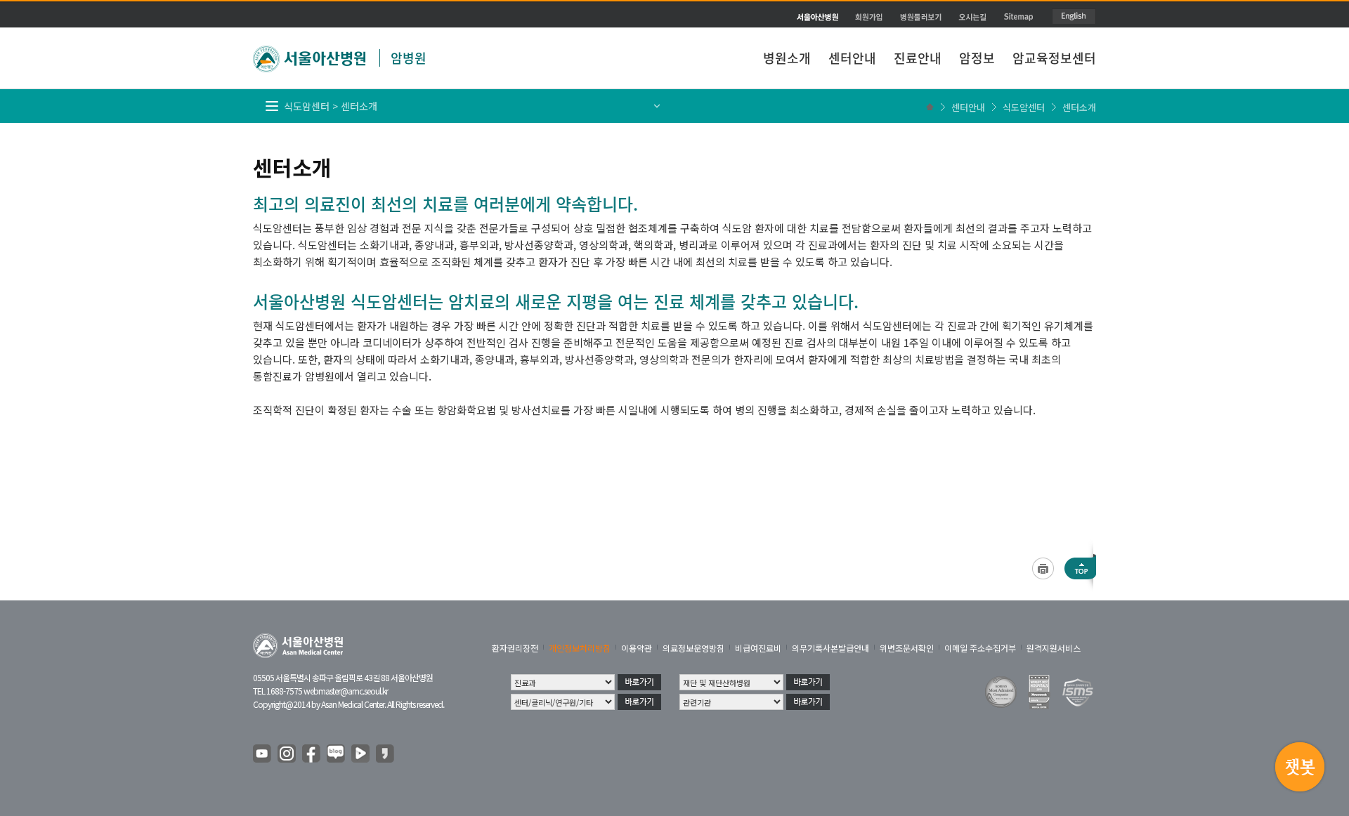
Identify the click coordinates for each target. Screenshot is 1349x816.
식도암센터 (1024, 107)
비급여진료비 (758, 648)
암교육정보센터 (1054, 57)
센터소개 (1079, 107)
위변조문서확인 (907, 648)
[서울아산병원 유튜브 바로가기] (263, 754)
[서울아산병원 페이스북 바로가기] (312, 754)
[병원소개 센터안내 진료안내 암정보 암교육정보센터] (674, 24)
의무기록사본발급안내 (830, 648)
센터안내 (852, 57)
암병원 (408, 57)
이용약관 (636, 648)
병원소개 (787, 57)
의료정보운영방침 (693, 648)
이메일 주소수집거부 (980, 648)
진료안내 (917, 57)
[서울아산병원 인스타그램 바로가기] (287, 754)
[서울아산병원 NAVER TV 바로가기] (361, 754)
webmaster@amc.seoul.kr (346, 691)
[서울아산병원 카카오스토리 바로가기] (386, 754)
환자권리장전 (515, 648)
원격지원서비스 (1054, 648)
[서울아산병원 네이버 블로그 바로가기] (336, 754)
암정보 (977, 57)
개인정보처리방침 (580, 648)
